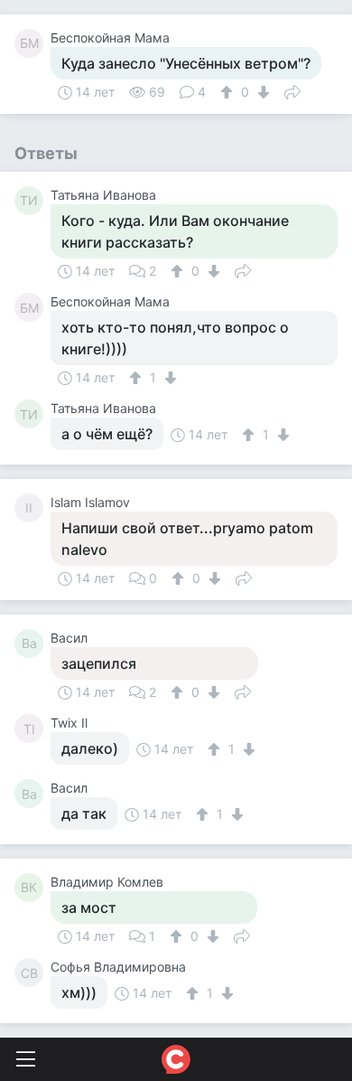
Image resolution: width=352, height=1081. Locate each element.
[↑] (228, 92)
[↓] (261, 92)
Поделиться (292, 90)
